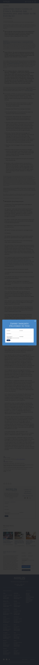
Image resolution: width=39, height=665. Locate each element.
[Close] (35, 321)
